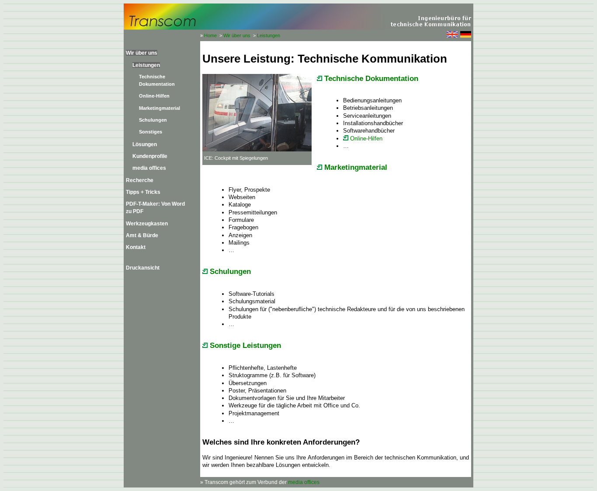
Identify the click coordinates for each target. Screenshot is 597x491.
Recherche (139, 180)
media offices (149, 168)
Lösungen (144, 144)
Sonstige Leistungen (244, 345)
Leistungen (268, 35)
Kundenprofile (149, 156)
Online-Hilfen (154, 95)
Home (210, 35)
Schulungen (153, 120)
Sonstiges (150, 131)
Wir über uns (236, 35)
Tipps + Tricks (143, 192)
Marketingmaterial (159, 108)
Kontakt (136, 247)
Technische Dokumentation (370, 78)
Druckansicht (143, 267)
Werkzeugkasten (147, 223)
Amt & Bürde (142, 235)
